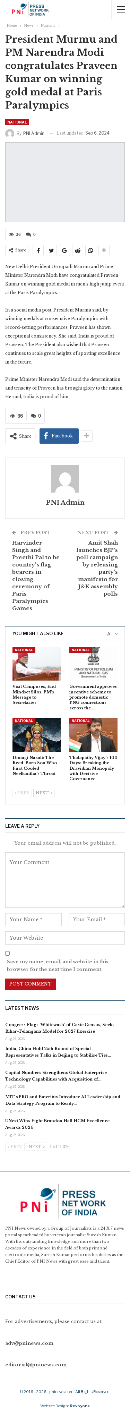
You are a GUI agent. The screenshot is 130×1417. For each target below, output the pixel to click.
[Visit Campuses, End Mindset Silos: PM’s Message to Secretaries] (36, 664)
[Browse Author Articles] (65, 479)
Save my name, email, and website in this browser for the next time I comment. (58, 965)
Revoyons (80, 1405)
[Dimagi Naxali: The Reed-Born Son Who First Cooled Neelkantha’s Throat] (36, 735)
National (17, 122)
